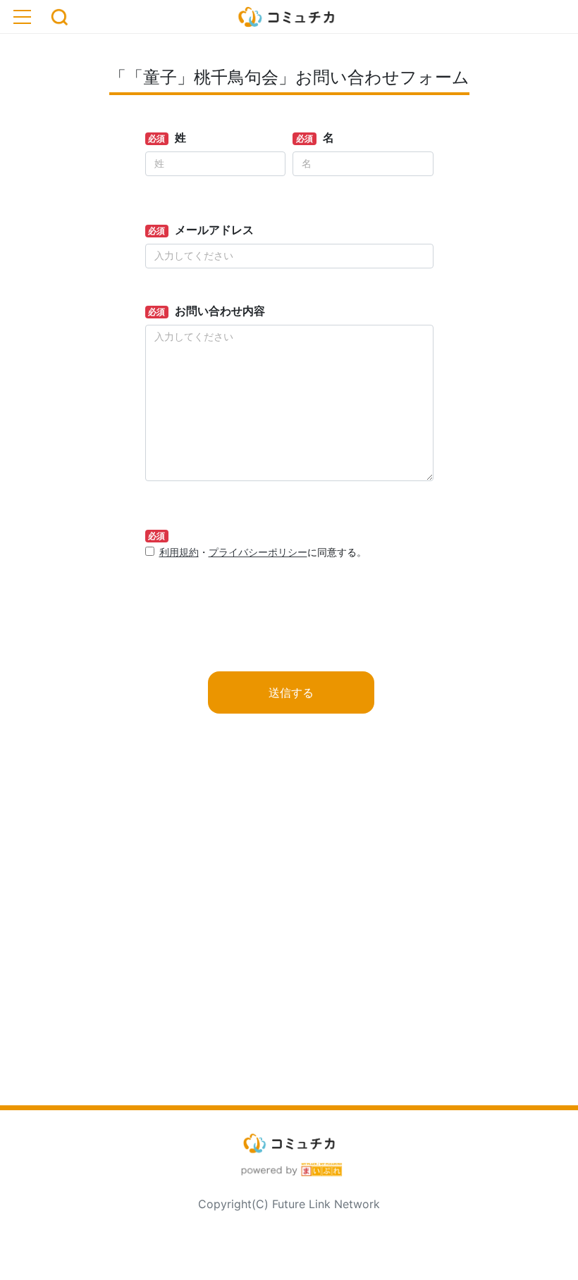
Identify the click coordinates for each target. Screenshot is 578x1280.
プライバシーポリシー (258, 552)
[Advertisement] (289, 932)
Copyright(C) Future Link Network (289, 1204)
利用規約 (179, 552)
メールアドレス (214, 230)
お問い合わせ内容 (220, 311)
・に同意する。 (263, 552)
